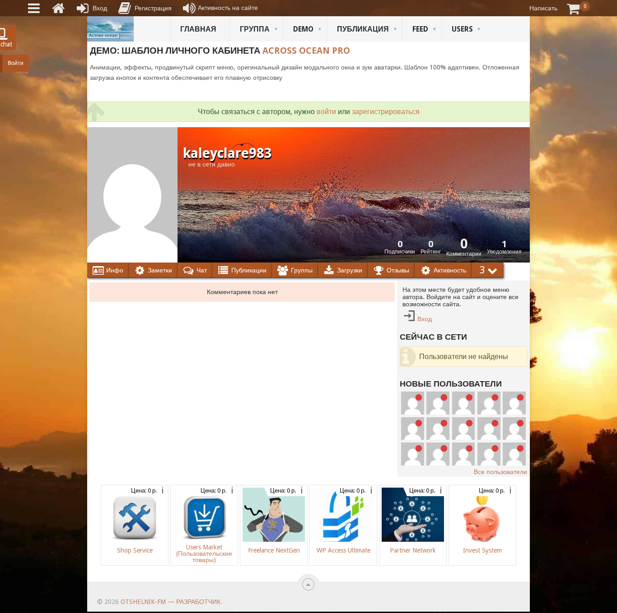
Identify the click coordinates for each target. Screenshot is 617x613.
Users (462, 29)
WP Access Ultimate (343, 550)
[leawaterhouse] (412, 454)
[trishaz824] (437, 454)
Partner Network (413, 550)
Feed (420, 29)
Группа (255, 29)
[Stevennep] (514, 454)
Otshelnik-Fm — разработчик (170, 601)
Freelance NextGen (274, 550)
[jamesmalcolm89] (488, 454)
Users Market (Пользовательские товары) (204, 553)
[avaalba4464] (488, 403)
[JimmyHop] (488, 428)
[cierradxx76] (412, 428)
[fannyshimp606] (463, 428)
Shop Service (135, 550)
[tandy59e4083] (463, 454)
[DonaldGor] (514, 428)
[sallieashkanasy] (437, 428)
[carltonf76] (514, 403)
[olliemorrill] (463, 403)
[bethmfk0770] (412, 403)
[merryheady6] (437, 403)
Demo (303, 29)
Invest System (482, 550)
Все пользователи (500, 471)
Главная (198, 29)
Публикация (363, 29)
